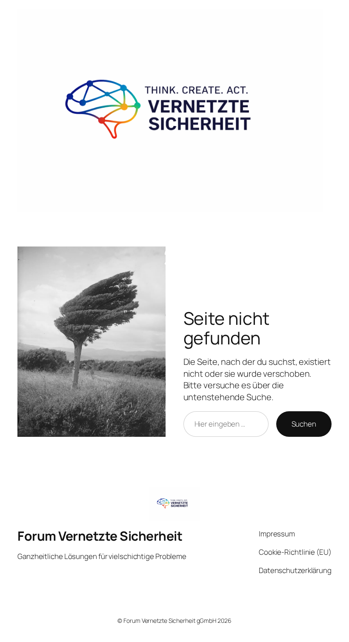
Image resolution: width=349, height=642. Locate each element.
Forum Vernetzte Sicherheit (99, 536)
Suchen (304, 424)
